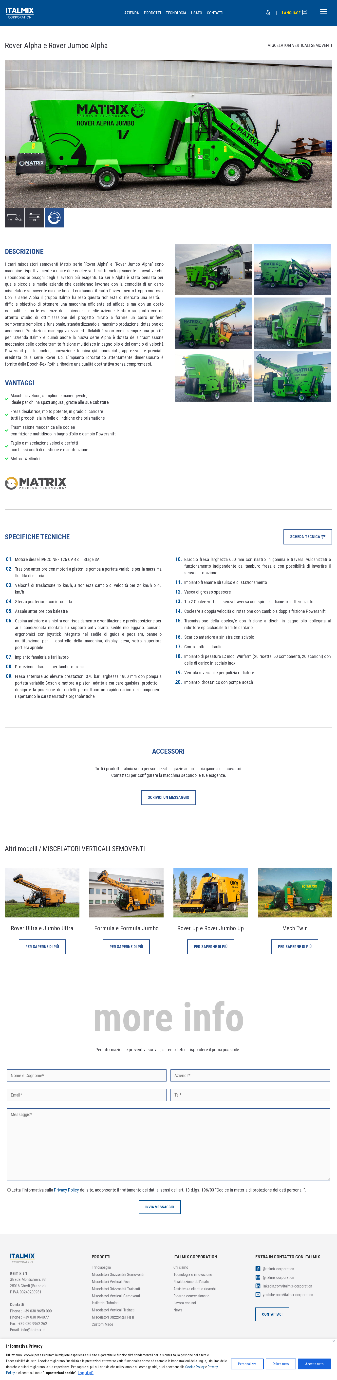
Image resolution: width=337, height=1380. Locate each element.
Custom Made (102, 1324)
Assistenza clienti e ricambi (194, 1289)
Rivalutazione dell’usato (191, 1281)
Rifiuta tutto (281, 1364)
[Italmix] (20, 13)
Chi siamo (180, 1267)
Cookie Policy (195, 1367)
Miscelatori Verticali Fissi (111, 1281)
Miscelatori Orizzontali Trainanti (116, 1289)
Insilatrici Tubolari (105, 1303)
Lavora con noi (184, 1303)
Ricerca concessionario (191, 1296)
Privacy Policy (66, 1190)
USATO (196, 13)
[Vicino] (334, 1341)
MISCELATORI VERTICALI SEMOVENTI (299, 45)
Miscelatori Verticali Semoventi (116, 1296)
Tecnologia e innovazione (192, 1274)
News (177, 1310)
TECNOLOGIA (176, 13)
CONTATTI (215, 13)
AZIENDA (131, 13)
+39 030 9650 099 (37, 1310)
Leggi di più (86, 1373)
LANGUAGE (291, 13)
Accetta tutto (314, 1364)
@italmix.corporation (278, 1269)
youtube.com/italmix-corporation (287, 1294)
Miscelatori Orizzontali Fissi (113, 1317)
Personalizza (247, 1364)
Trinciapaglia (101, 1267)
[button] (307, 536)
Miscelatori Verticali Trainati (113, 1310)
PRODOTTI (152, 13)
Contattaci (272, 1314)
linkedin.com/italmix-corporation (287, 1286)
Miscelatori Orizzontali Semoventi (118, 1274)
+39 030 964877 (36, 1317)
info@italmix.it (33, 1329)
